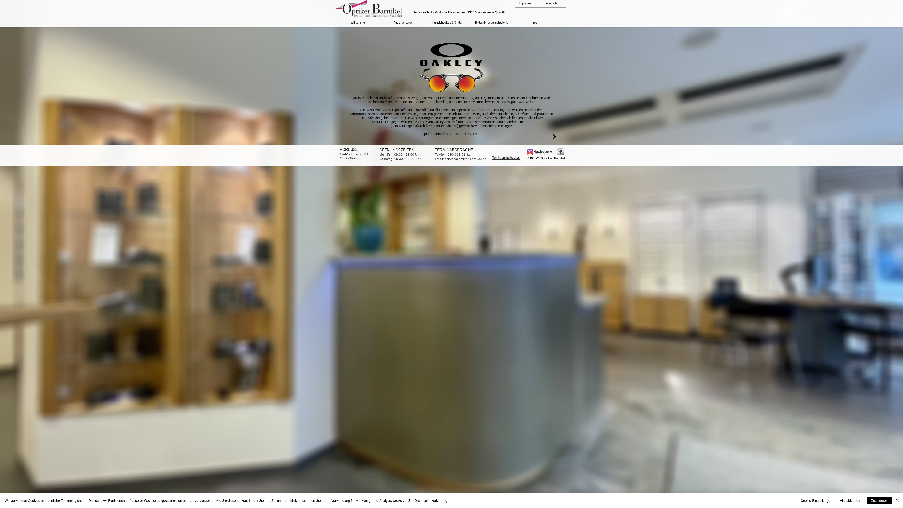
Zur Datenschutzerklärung (427, 500)
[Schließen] (897, 500)
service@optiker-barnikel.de (465, 159)
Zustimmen (879, 500)
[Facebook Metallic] (560, 151)
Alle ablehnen (850, 500)
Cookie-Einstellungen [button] (816, 500)
